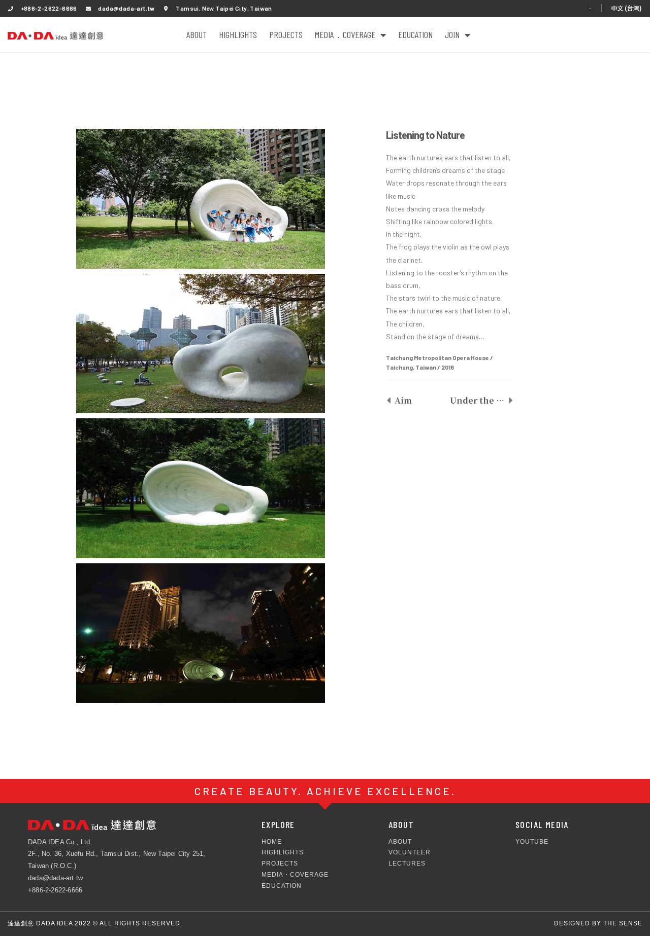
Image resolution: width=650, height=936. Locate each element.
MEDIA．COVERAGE (345, 34)
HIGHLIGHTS (238, 34)
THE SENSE (622, 923)
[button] (590, 9)
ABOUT (196, 34)
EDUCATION (415, 34)
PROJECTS (286, 34)
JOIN (452, 34)
